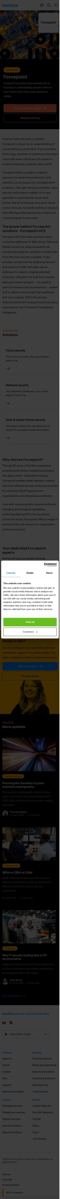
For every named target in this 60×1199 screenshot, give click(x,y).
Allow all (30, 622)
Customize (28, 631)
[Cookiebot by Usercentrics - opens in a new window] (44, 565)
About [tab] (49, 573)
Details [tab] (30, 573)
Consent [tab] (10, 573)
